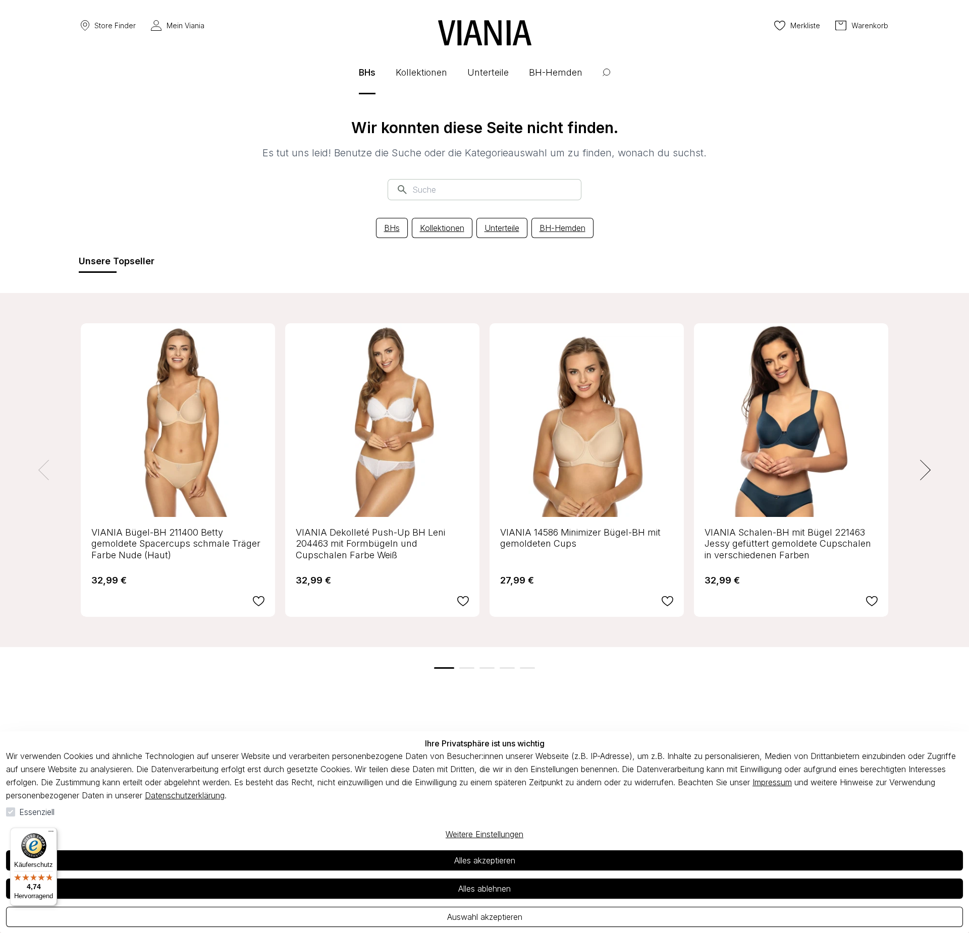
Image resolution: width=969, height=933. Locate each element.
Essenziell (37, 812)
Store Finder (115, 25)
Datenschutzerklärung (185, 795)
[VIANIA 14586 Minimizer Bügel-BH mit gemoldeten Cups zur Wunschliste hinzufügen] (667, 601)
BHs (392, 228)
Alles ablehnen (484, 889)
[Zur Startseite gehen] (484, 32)
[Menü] (51, 834)
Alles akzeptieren (484, 860)
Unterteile (501, 228)
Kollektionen (442, 228)
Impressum (772, 782)
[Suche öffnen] (606, 80)
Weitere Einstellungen (484, 834)
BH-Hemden (562, 228)
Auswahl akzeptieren (484, 917)
